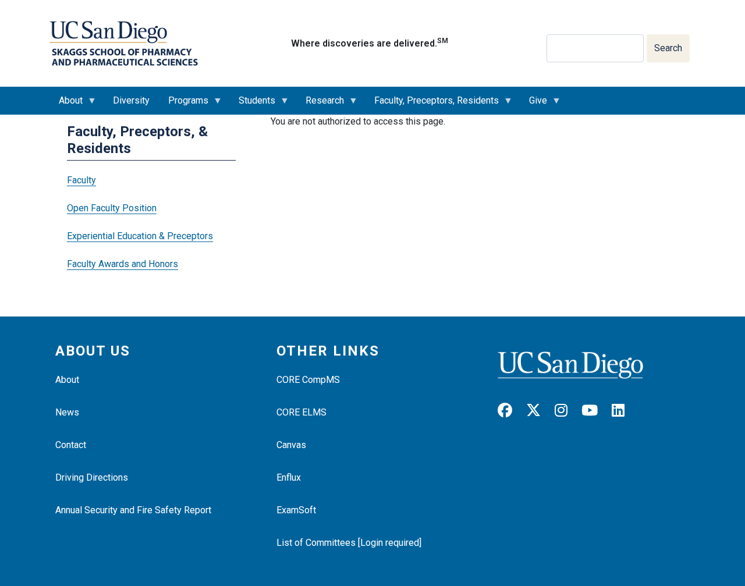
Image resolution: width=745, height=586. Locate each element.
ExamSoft (296, 510)
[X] (539, 410)
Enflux (288, 477)
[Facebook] (511, 410)
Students (252, 105)
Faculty (81, 180)
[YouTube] (595, 410)
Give (533, 105)
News (67, 412)
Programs (183, 105)
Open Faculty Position (112, 208)
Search (668, 48)
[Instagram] (567, 410)
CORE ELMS (301, 412)
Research (320, 105)
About (66, 105)
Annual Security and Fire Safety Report (133, 510)
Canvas (291, 444)
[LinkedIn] (624, 410)
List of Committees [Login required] (348, 542)
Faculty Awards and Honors (122, 263)
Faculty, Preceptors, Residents (432, 105)
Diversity (131, 100)
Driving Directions (91, 477)
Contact (70, 444)
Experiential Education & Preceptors (140, 235)
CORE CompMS (308, 379)
